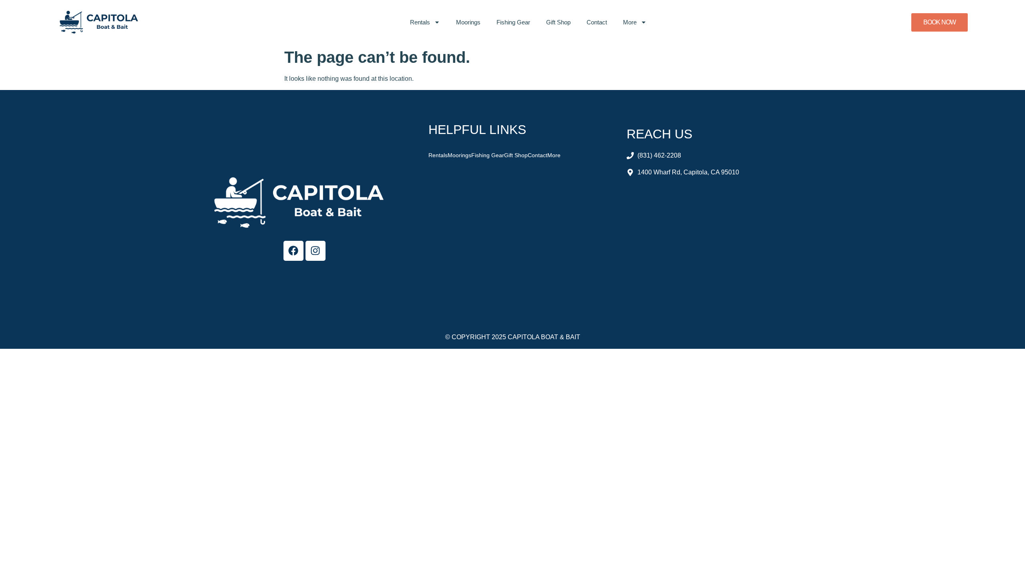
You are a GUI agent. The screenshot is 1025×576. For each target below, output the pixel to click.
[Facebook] (293, 251)
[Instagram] (315, 251)
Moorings (468, 22)
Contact (597, 22)
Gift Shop (558, 22)
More (630, 22)
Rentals (420, 22)
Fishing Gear (513, 22)
